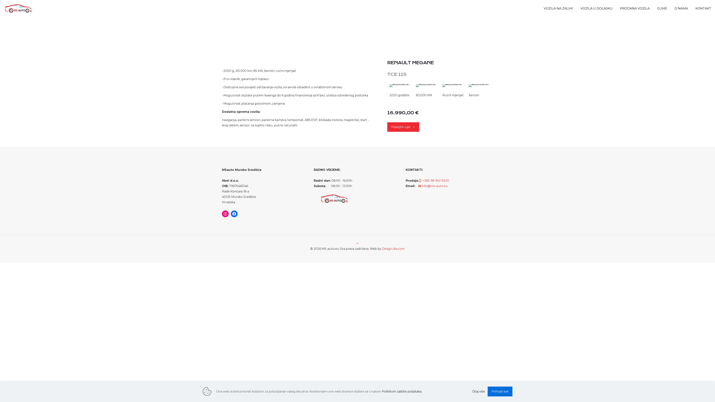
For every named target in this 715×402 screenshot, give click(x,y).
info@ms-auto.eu (435, 186)
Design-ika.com (393, 249)
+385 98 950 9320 (435, 180)
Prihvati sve (500, 391)
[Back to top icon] (357, 243)
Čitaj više (478, 391)
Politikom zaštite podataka (402, 391)
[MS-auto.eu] (18, 8)
